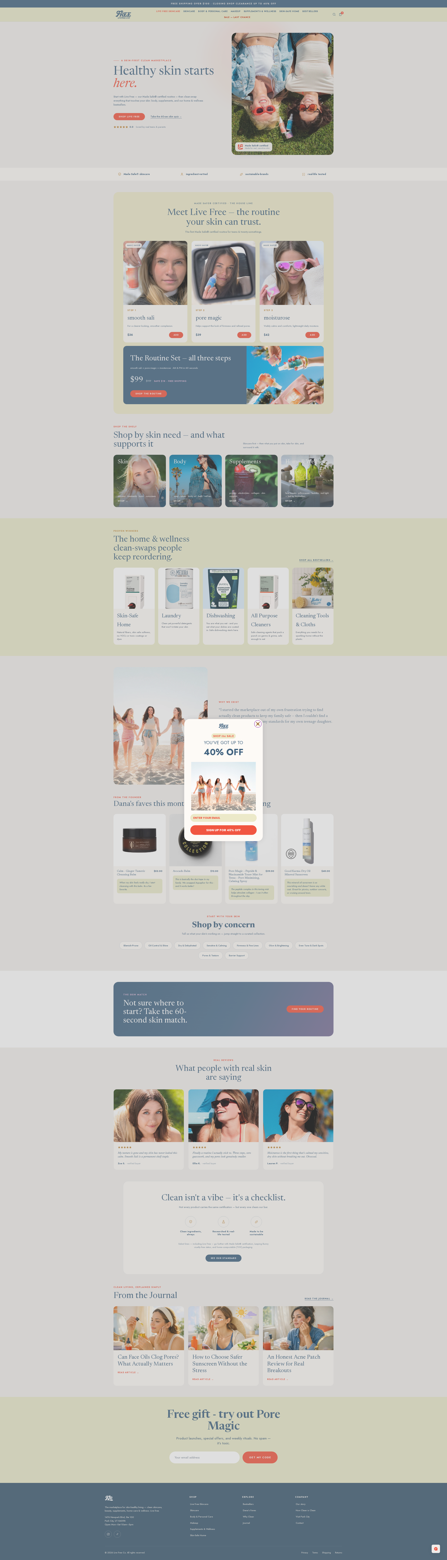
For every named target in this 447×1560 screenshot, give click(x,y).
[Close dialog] (257, 723)
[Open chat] (436, 1549)
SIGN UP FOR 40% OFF (223, 830)
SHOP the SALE (223, 736)
